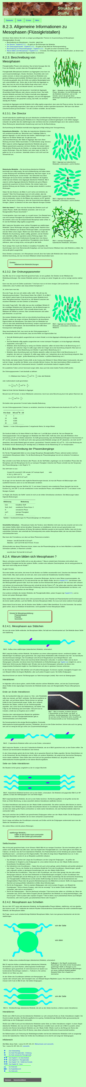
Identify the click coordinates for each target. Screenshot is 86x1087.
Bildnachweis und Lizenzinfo (44, 1044)
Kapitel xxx (64, 662)
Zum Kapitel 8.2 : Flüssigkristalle (19, 1060)
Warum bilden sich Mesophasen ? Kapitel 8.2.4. (22, 51)
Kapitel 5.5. (69, 593)
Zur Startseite (13, 1067)
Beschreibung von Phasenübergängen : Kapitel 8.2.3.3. (25, 48)
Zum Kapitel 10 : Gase (16, 1064)
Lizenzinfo (26, 1046)
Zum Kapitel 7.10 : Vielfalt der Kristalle (20, 1062)
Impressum (8, 1080)
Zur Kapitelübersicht (15, 1069)
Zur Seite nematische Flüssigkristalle (20, 1055)
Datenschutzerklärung (20, 1080)
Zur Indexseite (13, 1071)
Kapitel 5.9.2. (64, 580)
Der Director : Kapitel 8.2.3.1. (16, 44)
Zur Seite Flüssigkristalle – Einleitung (20, 1053)
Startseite (9, 20)
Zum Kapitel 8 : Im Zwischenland (19, 1058)
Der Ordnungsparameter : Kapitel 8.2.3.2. (20, 46)
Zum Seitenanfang (14, 1051)
